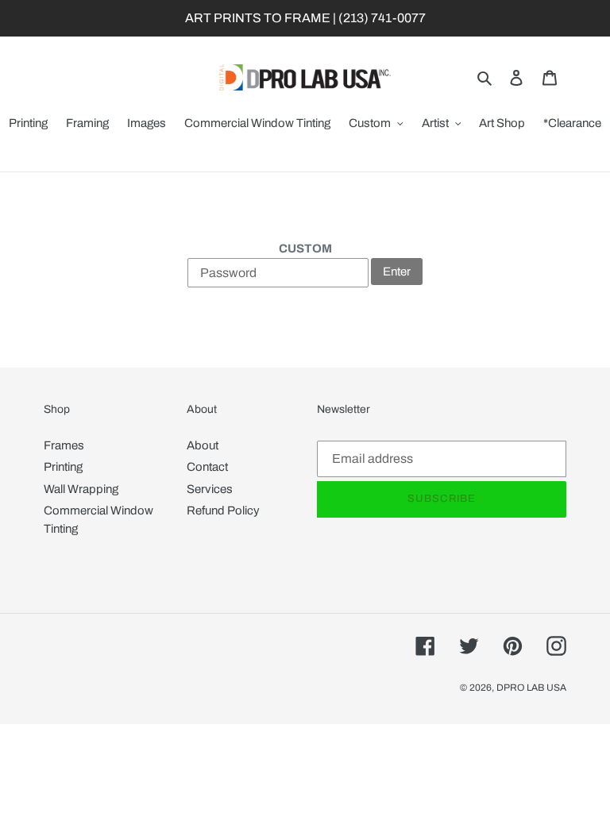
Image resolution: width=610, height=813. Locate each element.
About (202, 445)
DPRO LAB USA (531, 687)
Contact (207, 466)
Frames (64, 445)
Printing (63, 466)
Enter (397, 271)
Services (210, 489)
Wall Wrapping (81, 489)
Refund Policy (223, 510)
